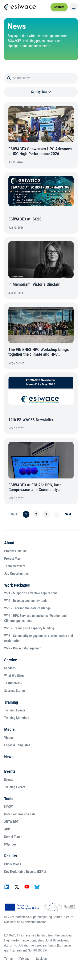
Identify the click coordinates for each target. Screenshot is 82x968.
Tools (8, 799)
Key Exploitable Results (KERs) (25, 872)
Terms (8, 959)
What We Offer (14, 676)
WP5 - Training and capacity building (29, 628)
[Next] (67, 507)
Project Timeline (15, 551)
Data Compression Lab (19, 814)
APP (7, 829)
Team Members (14, 566)
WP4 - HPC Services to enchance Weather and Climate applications (35, 618)
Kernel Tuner (13, 837)
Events (10, 771)
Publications (12, 864)
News (8, 757)
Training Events (14, 710)
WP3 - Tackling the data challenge (27, 608)
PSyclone (10, 845)
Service (10, 660)
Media (9, 729)
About (9, 543)
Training (11, 702)
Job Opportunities (16, 574)
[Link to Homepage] (20, 7)
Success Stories (14, 691)
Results (10, 856)
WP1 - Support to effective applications (30, 593)
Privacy (24, 959)
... (55, 507)
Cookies (41, 959)
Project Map (12, 559)
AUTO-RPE (11, 822)
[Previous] (13, 507)
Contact (59, 7)
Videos (8, 738)
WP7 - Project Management (22, 648)
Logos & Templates (17, 745)
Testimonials (13, 683)
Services (10, 668)
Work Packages (17, 585)
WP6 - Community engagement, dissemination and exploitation (38, 638)
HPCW (8, 807)
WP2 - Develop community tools (25, 601)
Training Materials (16, 718)
